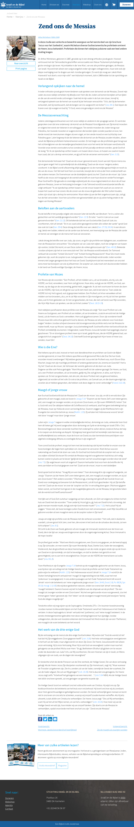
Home (43, 4)
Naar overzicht (21, 63)
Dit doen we (54, 4)
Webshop (87, 4)
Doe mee (65, 4)
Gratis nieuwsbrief (47, 765)
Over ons (97, 4)
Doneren (126, 4)
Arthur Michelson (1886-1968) (49, 37)
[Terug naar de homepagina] (15, 4)
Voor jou (76, 4)
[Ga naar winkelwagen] (114, 4)
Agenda (9, 805)
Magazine (62, 765)
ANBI (123, 797)
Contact (9, 808)
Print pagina (21, 68)
